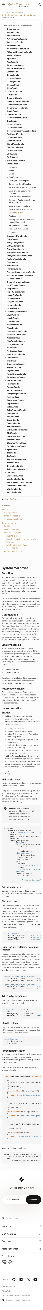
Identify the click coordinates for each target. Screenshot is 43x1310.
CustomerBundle (14, 127)
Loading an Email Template (19, 180)
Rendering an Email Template (20, 184)
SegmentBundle (14, 426)
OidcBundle (12, 361)
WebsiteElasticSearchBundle (19, 482)
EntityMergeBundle (15, 249)
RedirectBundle (14, 397)
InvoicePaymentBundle (17, 311)
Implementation (9, 523)
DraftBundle (12, 157)
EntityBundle (12, 239)
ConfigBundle (13, 111)
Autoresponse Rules (13, 519)
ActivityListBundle (15, 42)
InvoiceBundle (13, 308)
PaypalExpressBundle (16, 374)
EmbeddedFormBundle (17, 236)
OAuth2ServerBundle (16, 354)
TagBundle (11, 453)
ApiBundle (11, 58)
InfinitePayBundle (14, 295)
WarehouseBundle (15, 476)
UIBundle (11, 472)
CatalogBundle (13, 81)
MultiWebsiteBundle (16, 341)
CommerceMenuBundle (17, 108)
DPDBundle (12, 154)
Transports (13, 167)
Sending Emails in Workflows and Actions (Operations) (21, 220)
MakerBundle (12, 328)
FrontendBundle (14, 269)
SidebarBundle (13, 439)
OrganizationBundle (15, 364)
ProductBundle (13, 387)
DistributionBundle (15, 147)
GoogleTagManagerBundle (18, 282)
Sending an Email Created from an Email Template (22, 201)
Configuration (10, 512)
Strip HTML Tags (13, 548)
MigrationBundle (14, 338)
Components (13, 29)
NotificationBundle (15, 351)
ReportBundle (13, 403)
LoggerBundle (13, 321)
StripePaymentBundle (16, 446)
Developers (18, 12)
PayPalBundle (13, 370)
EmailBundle (12, 163)
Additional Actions (12, 532)
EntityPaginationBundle (17, 252)
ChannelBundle (13, 85)
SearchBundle (13, 420)
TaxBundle (11, 456)
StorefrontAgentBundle (17, 443)
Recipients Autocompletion (19, 225)
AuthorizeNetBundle (15, 68)
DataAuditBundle (14, 137)
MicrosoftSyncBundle (16, 334)
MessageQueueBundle (17, 331)
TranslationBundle (15, 466)
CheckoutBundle (14, 91)
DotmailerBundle (14, 150)
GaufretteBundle (14, 278)
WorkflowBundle (14, 492)
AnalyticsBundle (14, 55)
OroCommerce (12, 1218)
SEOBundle (12, 433)
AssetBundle (12, 62)
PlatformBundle (14, 380)
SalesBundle (12, 407)
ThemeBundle (13, 462)
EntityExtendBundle (15, 246)
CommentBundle (14, 98)
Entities (7, 526)
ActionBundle (13, 32)
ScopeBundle (13, 416)
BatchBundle (12, 71)
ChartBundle (12, 88)
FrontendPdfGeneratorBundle (20, 275)
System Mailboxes (16, 213)
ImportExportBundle (16, 292)
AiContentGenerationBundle (19, 52)
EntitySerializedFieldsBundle (19, 255)
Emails (11, 174)
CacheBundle (13, 75)
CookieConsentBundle (17, 117)
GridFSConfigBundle (16, 285)
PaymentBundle (14, 367)
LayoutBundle (13, 315)
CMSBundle (12, 94)
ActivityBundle (13, 35)
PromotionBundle (14, 390)
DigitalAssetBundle (15, 144)
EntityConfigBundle (15, 242)
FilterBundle (12, 262)
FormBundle (12, 265)
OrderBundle (12, 357)
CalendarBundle (14, 78)
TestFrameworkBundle (16, 459)
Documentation (7, 12)
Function (6, 509)
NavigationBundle (15, 344)
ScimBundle (12, 413)
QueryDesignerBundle (16, 393)
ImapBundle (12, 288)
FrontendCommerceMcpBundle (21, 272)
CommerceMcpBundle (17, 104)
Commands (13, 232)
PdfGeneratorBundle (16, 377)
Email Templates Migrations (19, 206)
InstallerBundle (13, 298)
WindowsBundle (14, 489)
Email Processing (12, 515)
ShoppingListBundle (16, 436)
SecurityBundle (13, 423)
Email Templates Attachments (20, 209)
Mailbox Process (11, 529)
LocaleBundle (13, 318)
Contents (6, 505)
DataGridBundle (14, 140)
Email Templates (15, 177)
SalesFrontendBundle (16, 410)
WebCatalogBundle (15, 479)
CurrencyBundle (14, 124)
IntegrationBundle (15, 301)
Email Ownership (15, 216)
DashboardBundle (15, 134)
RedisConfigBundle (15, 400)
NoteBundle (12, 347)
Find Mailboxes (13, 535)
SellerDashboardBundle (17, 430)
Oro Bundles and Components (12, 15)
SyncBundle (12, 449)
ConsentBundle (14, 114)
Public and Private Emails (18, 229)
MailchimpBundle (14, 324)
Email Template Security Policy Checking (20, 192)
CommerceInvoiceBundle (18, 101)
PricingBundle (13, 384)
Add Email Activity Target (17, 545)
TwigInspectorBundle (16, 469)
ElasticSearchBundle (16, 160)
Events (11, 170)
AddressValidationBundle (18, 48)
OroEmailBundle (29, 15)
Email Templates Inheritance (20, 197)
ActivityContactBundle (17, 39)
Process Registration (13, 551)
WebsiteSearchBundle (16, 485)
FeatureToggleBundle (16, 259)
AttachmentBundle (15, 65)
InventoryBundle (14, 305)
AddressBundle (13, 45)
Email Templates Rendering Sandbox (23, 187)
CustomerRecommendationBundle (22, 131)
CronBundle (12, 121)
